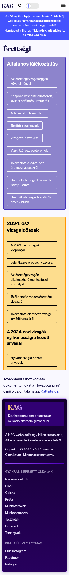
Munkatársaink (15, 506)
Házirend (11, 526)
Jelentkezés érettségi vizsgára (32, 262)
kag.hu (43, 21)
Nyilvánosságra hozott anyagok (26, 360)
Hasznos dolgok (16, 479)
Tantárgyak (13, 533)
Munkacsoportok (17, 513)
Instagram (12, 564)
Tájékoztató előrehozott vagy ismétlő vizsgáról (31, 316)
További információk (25, 126)
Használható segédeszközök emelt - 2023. (31, 199)
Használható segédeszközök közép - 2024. (31, 182)
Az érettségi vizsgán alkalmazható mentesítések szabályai (30, 279)
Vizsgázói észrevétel (25, 138)
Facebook (12, 558)
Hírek (9, 486)
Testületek (12, 519)
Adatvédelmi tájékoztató (27, 113)
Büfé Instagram (15, 551)
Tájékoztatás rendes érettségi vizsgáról (31, 299)
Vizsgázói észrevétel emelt (29, 150)
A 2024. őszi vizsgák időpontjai (25, 247)
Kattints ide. (50, 391)
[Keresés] (20, 5)
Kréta (9, 499)
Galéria (10, 493)
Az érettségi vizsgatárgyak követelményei (29, 81)
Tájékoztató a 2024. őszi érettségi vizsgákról (27, 165)
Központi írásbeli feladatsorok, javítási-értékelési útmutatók (32, 98)
